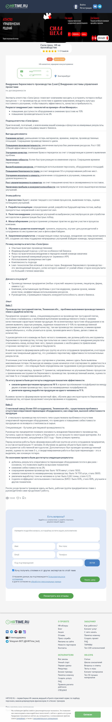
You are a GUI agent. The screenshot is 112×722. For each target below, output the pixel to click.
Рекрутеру (62, 668)
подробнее (21, 718)
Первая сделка (64, 665)
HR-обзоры (63, 625)
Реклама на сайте (66, 641)
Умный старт (63, 662)
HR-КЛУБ (88, 655)
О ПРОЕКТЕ (63, 621)
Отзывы (61, 635)
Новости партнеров (67, 645)
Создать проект (91, 638)
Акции (61, 632)
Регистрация (86, 8)
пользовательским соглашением (45, 718)
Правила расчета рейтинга (65, 685)
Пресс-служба (64, 638)
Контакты (62, 648)
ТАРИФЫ (88, 645)
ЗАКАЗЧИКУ (90, 621)
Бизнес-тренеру (65, 672)
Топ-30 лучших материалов (91, 676)
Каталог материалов (93, 672)
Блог (60, 629)
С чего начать (90, 632)
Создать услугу (65, 678)
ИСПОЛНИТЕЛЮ (66, 655)
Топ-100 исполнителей (94, 648)
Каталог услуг (90, 629)
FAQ (86, 641)
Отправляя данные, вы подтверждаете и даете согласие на (38, 579)
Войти (83, 4)
